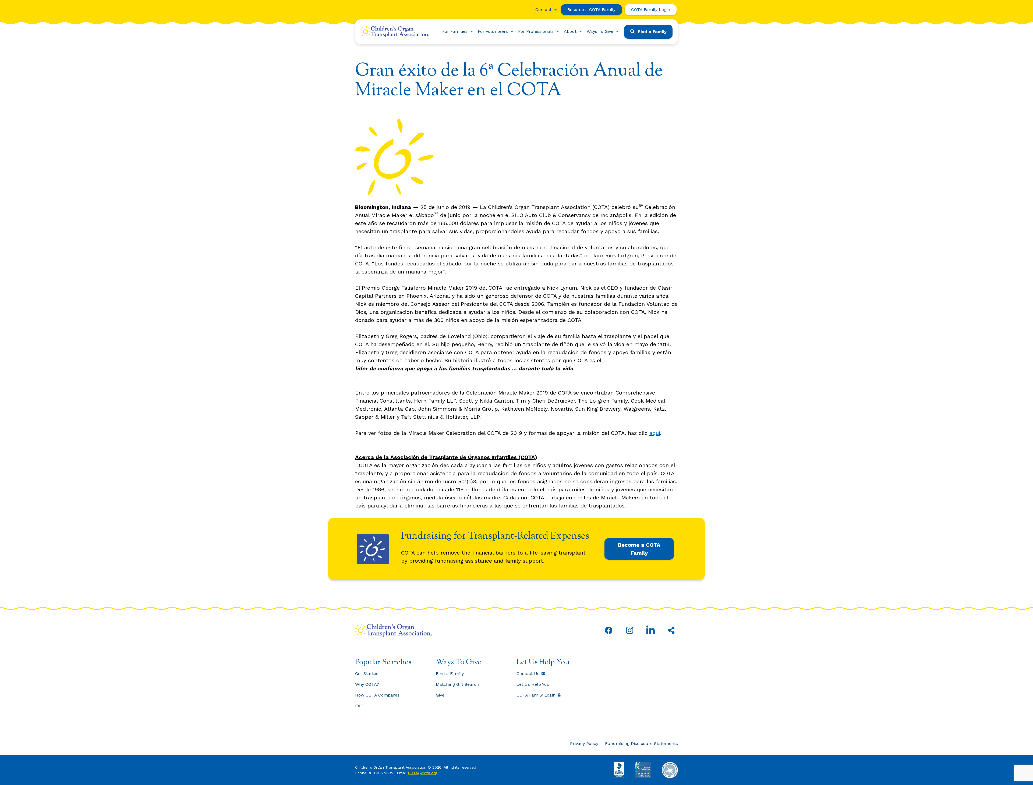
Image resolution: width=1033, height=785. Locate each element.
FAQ (359, 705)
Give (440, 695)
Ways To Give (600, 31)
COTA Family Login (650, 9)
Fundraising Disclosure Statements (641, 743)
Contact (543, 9)
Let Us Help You (533, 684)
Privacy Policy (584, 743)
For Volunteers (493, 31)
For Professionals (536, 31)
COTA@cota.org (422, 773)
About (570, 31)
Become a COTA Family (591, 9)
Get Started (367, 673)
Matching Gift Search (457, 684)
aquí (654, 433)
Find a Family (652, 31)
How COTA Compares (377, 695)
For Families (455, 31)
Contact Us (527, 673)
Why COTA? (367, 684)
